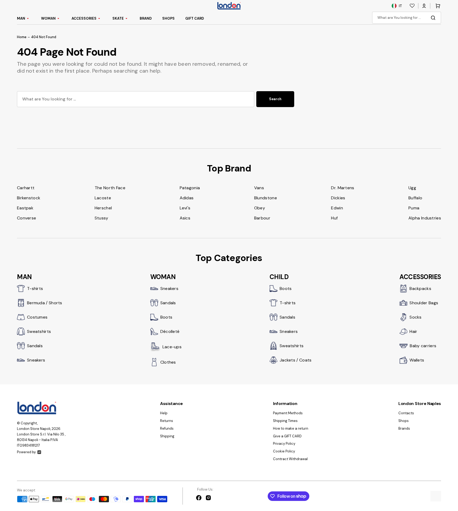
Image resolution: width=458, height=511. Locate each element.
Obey (259, 208)
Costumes (37, 317)
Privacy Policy (284, 443)
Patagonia (190, 188)
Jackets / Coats (296, 360)
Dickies (338, 198)
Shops (403, 421)
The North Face (110, 188)
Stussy (101, 218)
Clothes (168, 362)
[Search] (434, 18)
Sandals (35, 346)
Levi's (185, 208)
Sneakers (36, 360)
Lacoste (103, 198)
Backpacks (420, 288)
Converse (26, 218)
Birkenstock (28, 198)
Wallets (416, 360)
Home (22, 37)
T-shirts (35, 288)
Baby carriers (423, 346)
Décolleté (170, 331)
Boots (166, 317)
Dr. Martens (342, 188)
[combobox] (406, 18)
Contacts (406, 413)
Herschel (103, 208)
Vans (259, 188)
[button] (424, 6)
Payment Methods (288, 413)
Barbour (262, 218)
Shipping (167, 436)
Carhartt (25, 188)
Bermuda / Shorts (44, 303)
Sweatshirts (39, 331)
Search (275, 99)
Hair (413, 331)
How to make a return (290, 428)
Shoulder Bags (423, 303)
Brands (404, 428)
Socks (415, 317)
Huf (334, 218)
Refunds (167, 428)
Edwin (337, 208)
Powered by (26, 452)
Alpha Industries (424, 218)
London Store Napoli (33, 428)
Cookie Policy (284, 451)
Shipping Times (285, 421)
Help (164, 413)
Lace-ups (172, 347)
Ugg (412, 188)
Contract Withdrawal (290, 459)
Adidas (187, 198)
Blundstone (265, 198)
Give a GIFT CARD (287, 436)
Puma (413, 208)
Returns (166, 421)
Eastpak (25, 208)
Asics (185, 218)
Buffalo (415, 198)
